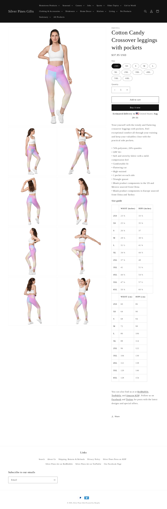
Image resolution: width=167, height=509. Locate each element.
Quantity (115, 85)
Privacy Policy (93, 459)
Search (42, 459)
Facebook (116, 399)
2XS (116, 66)
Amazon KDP (132, 395)
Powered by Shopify (93, 503)
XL (115, 72)
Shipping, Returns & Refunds (71, 459)
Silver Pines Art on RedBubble (59, 464)
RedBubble (142, 391)
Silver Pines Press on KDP (114, 459)
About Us (51, 459)
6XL (128, 78)
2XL (126, 72)
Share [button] (117, 416)
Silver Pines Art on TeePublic (88, 464)
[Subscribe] (54, 480)
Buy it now (135, 107)
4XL (149, 72)
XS (126, 66)
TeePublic (116, 395)
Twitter (129, 399)
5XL (116, 78)
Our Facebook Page (112, 464)
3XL (137, 72)
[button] (49, 5)
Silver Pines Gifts (79, 503)
